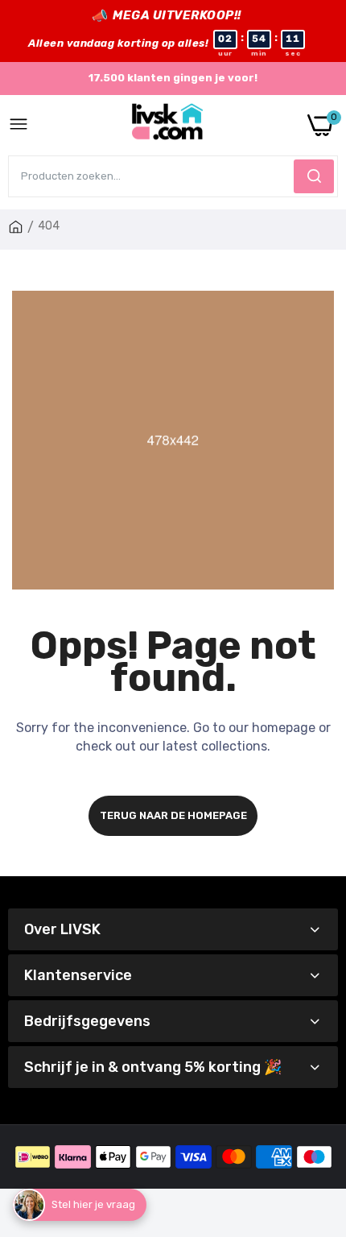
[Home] (15, 227)
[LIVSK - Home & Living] (168, 125)
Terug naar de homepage (173, 815)
